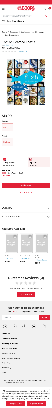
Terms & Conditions (8, 353)
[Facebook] (15, 326)
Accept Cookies (15, 403)
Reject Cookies (36, 403)
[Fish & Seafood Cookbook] (41, 243)
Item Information (11, 216)
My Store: (7, 21)
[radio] (13, 162)
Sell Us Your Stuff (9, 348)
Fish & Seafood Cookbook (39, 256)
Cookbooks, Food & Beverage (32, 32)
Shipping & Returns (10, 343)
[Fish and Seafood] (26, 243)
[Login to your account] (44, 9)
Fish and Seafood (25, 256)
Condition (5, 121)
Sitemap (4, 373)
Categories (14, 32)
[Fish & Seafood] (11, 243)
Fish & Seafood (9, 256)
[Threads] (24, 326)
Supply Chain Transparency (11, 358)
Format (4, 136)
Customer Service (9, 338)
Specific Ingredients (12, 35)
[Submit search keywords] (47, 16)
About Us (6, 333)
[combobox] (26, 16)
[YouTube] (34, 326)
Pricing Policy (6, 363)
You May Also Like (14, 229)
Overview (7, 208)
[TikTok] (44, 326)
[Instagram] (5, 326)
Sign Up (44, 317)
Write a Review (26, 294)
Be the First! (23, 51)
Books (4, 32)
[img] (9, 51)
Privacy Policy (6, 368)
